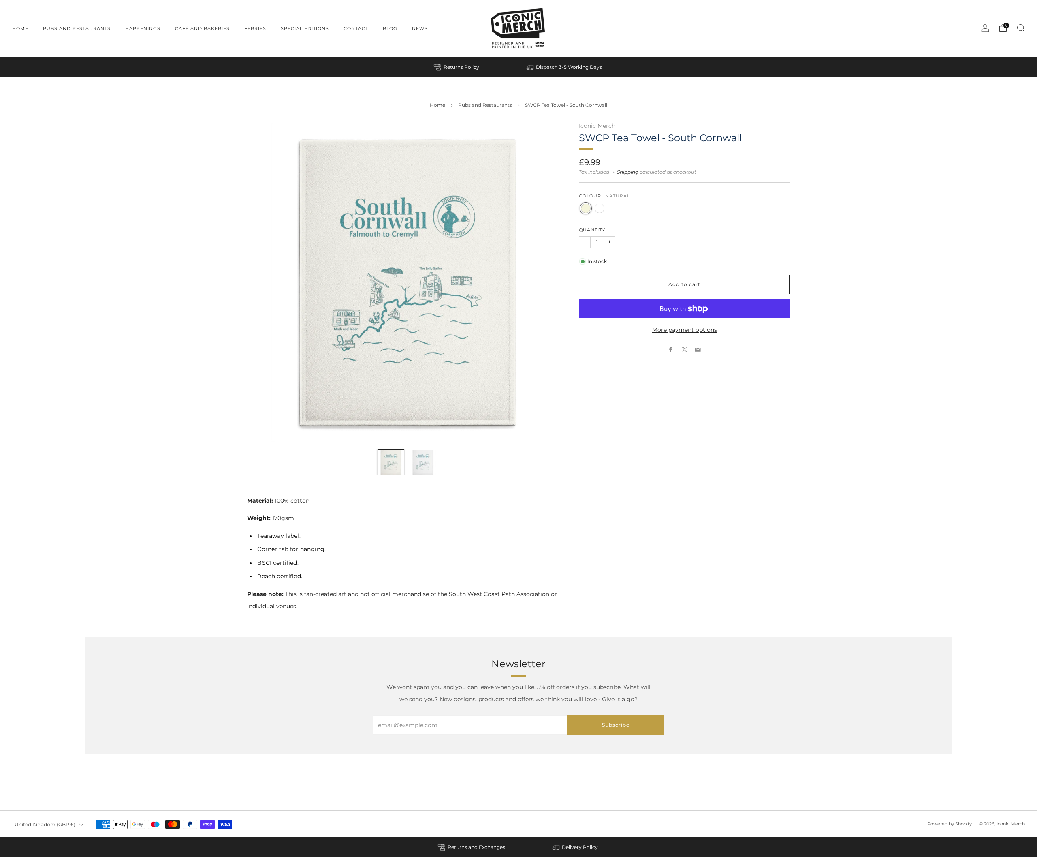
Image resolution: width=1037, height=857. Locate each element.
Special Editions (305, 28)
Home (20, 28)
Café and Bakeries (202, 28)
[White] (599, 208)
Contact (356, 28)
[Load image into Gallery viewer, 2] (423, 462)
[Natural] (585, 208)
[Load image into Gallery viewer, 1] (391, 462)
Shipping (627, 172)
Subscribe (615, 725)
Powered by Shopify (949, 824)
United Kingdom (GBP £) (45, 824)
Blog (390, 28)
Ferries (255, 28)
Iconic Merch (597, 125)
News (420, 28)
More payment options (684, 330)
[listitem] (457, 67)
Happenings (142, 28)
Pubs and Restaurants (77, 28)
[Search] (1021, 28)
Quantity (592, 230)
